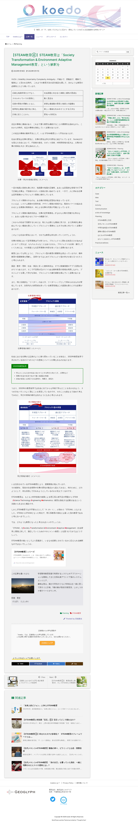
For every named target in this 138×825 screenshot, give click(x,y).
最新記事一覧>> (124, 293)
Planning (19, 44)
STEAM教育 (76, 613)
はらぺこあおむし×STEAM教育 (109, 239)
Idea (96, 197)
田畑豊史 (78, 619)
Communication (101, 209)
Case (97, 194)
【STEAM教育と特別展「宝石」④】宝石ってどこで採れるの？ (49, 720)
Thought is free (81, 820)
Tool (96, 201)
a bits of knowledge (102, 213)
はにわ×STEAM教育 (105, 235)
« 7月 (104, 83)
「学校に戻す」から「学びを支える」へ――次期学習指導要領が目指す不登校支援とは (118, 120)
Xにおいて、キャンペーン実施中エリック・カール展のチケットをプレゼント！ (117, 261)
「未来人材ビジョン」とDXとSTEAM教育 (40, 705)
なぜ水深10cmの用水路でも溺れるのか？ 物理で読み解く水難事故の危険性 (118, 103)
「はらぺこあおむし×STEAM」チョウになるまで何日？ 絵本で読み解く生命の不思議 (118, 153)
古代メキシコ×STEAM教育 (107, 224)
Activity (98, 205)
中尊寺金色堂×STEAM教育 (107, 228)
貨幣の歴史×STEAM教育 (107, 231)
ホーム (9, 44)
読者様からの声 (47, 643)
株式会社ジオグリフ (64, 790)
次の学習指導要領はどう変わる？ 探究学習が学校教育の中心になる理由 (119, 137)
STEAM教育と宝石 (104, 220)
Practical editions (101, 243)
